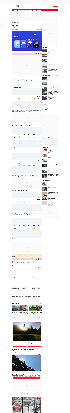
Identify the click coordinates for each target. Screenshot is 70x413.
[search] (52, 6)
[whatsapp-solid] (35, 53)
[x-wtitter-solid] (38, 53)
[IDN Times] (16, 6)
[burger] (57, 7)
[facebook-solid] (36, 53)
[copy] (40, 53)
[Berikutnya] (41, 302)
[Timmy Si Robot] (12, 265)
